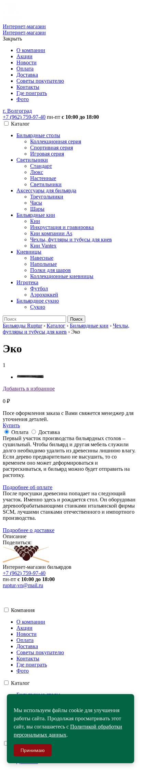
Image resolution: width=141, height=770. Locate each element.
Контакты (27, 87)
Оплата (25, 68)
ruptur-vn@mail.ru (23, 585)
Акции (24, 56)
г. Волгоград (17, 111)
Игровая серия (47, 154)
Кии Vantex (43, 245)
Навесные (41, 258)
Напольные (43, 264)
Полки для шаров (50, 270)
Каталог (56, 325)
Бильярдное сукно (37, 301)
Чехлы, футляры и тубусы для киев (71, 239)
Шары (37, 209)
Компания (23, 610)
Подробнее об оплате (27, 487)
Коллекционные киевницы (61, 276)
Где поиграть (31, 93)
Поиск (76, 319)
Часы (36, 203)
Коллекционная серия (55, 141)
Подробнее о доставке (28, 530)
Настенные (43, 178)
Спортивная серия (51, 147)
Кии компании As (51, 233)
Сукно (37, 307)
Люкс (36, 172)
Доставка (27, 75)
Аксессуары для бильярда (46, 190)
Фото (22, 99)
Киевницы (28, 252)
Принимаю (33, 750)
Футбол (39, 288)
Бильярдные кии (35, 215)
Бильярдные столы (38, 135)
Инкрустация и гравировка (62, 227)
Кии (35, 221)
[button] (17, 111)
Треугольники (46, 196)
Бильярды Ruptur (22, 325)
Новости (26, 62)
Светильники (32, 160)
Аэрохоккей (44, 295)
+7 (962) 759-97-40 (24, 117)
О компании (30, 50)
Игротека (27, 282)
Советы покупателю (40, 81)
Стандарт (41, 166)
